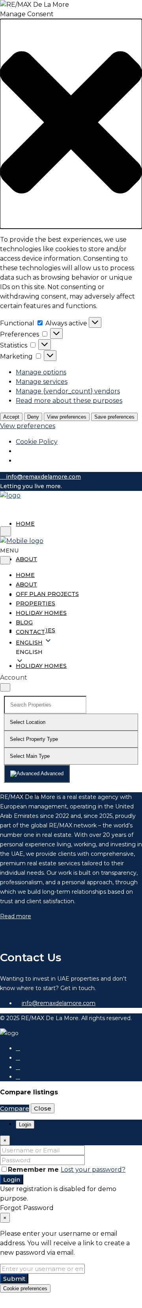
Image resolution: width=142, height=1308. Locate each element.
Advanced (51, 773)
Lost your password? (93, 1169)
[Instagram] (18, 1057)
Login (11, 1179)
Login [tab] (25, 1125)
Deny (33, 417)
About (26, 559)
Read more (15, 916)
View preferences (66, 417)
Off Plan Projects (47, 594)
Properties (35, 603)
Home (25, 523)
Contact (30, 631)
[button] (71, 124)
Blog (24, 622)
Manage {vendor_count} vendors (68, 391)
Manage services (41, 381)
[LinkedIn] (18, 1067)
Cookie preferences (25, 1288)
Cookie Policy (37, 441)
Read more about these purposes (69, 400)
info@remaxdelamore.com (58, 1003)
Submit (14, 1278)
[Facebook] (18, 1048)
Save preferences (114, 417)
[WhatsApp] (18, 1076)
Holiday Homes (41, 665)
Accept (11, 417)
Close (42, 1108)
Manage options (41, 372)
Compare (14, 1108)
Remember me (34, 1169)
